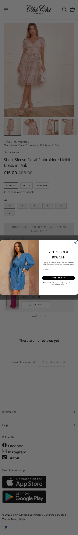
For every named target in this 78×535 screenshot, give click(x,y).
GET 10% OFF (58, 278)
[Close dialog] (76, 242)
